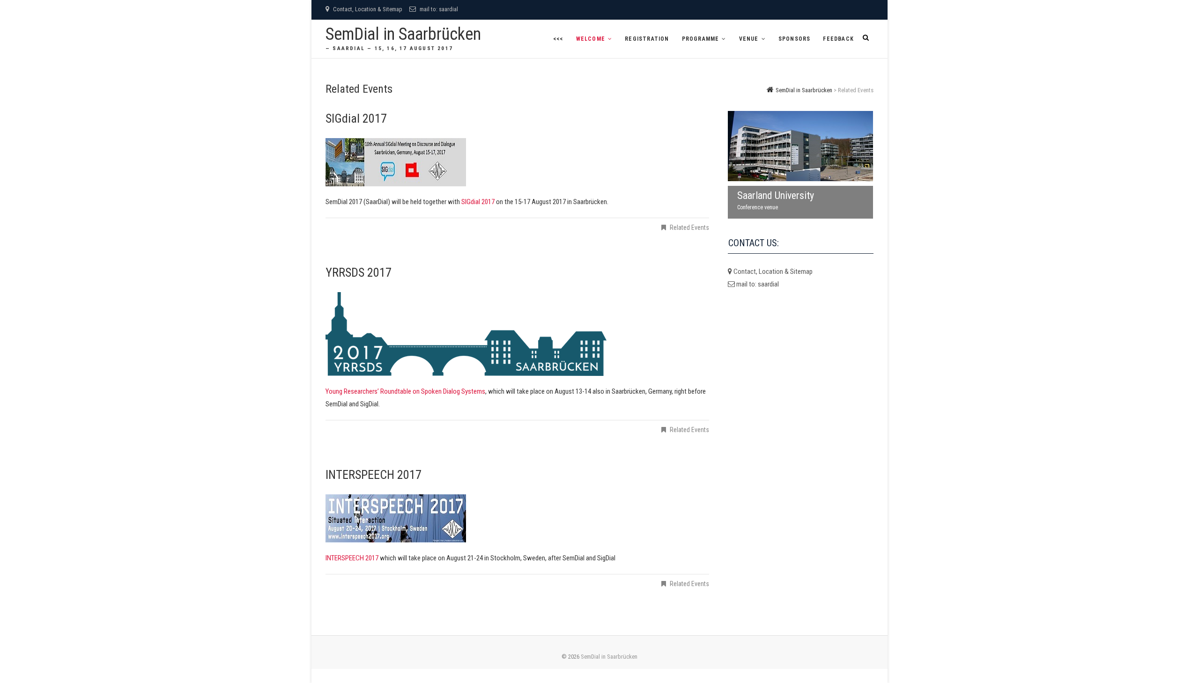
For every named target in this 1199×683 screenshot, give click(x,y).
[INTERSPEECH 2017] (517, 518)
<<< (558, 39)
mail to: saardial (438, 9)
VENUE (749, 39)
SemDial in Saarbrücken (403, 34)
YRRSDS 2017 (359, 272)
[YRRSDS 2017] (517, 334)
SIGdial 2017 (356, 118)
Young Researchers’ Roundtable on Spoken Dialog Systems (405, 391)
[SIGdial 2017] (517, 162)
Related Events (689, 227)
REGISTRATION (647, 39)
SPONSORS (794, 39)
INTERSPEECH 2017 (374, 475)
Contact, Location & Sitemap (367, 9)
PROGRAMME (700, 39)
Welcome (590, 39)
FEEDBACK (838, 39)
